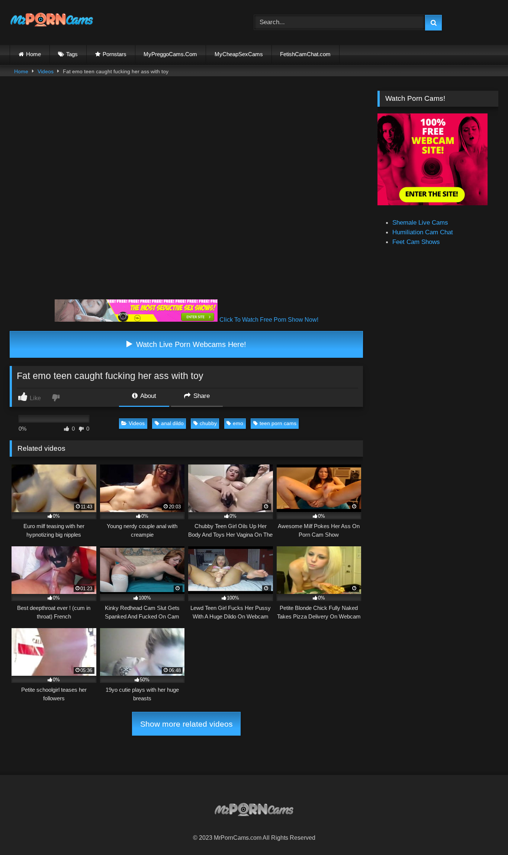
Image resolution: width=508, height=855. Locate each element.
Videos (46, 71)
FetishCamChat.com (305, 54)
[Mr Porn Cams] (52, 21)
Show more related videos (186, 724)
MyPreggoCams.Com (170, 54)
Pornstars (114, 54)
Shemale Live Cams (420, 222)
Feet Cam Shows (416, 241)
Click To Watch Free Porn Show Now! (268, 319)
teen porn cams (278, 423)
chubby (208, 423)
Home (33, 54)
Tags (72, 54)
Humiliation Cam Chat (422, 232)
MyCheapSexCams (239, 54)
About (147, 395)
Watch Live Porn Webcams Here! (190, 344)
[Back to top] (484, 832)
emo (238, 423)
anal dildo (172, 423)
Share (201, 395)
